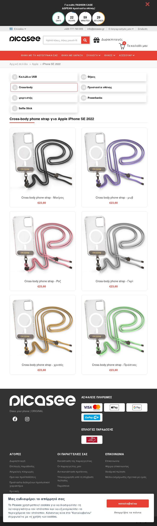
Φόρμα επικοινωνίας (117, 466)
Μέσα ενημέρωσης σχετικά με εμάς (125, 476)
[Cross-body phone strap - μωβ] (114, 160)
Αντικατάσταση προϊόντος (72, 471)
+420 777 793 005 (73, 28)
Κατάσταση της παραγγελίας (74, 460)
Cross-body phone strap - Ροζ (43, 281)
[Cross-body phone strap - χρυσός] (42, 327)
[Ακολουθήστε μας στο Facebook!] (15, 419)
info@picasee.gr (95, 28)
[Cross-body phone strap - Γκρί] (114, 244)
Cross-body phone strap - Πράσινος (114, 365)
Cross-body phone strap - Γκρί (114, 281)
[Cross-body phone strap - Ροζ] (42, 244)
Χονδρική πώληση (115, 471)
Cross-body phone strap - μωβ (114, 197)
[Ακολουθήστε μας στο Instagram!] (27, 419)
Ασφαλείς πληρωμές (22, 471)
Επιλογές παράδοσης (22, 466)
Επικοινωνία (112, 460)
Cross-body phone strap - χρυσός (42, 365)
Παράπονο (63, 485)
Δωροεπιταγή (17, 460)
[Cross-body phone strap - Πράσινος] (114, 327)
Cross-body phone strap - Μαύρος (42, 197)
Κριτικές (14, 491)
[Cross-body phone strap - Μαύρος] (42, 160)
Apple (35, 64)
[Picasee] (25, 38)
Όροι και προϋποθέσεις (23, 476)
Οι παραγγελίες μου (69, 466)
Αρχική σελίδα (19, 64)
